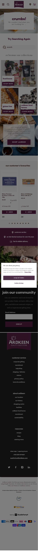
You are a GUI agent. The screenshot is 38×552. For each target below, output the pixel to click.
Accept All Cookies (19, 277)
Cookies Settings (18, 283)
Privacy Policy (28, 272)
